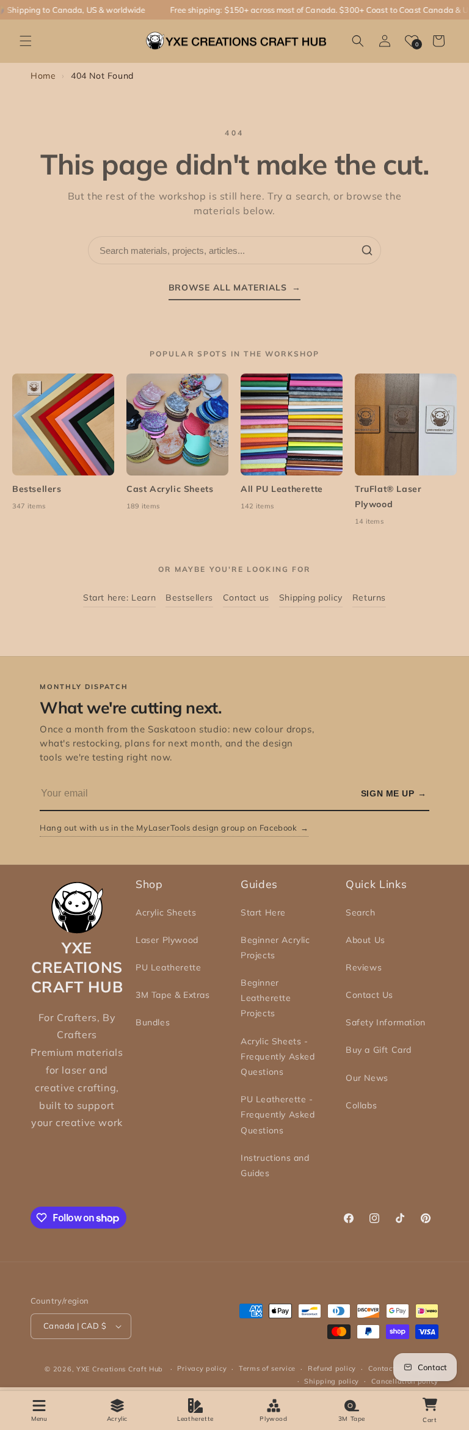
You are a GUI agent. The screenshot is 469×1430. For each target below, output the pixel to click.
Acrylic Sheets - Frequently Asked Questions (278, 1056)
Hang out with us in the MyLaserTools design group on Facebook (174, 827)
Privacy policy (202, 1368)
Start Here (263, 912)
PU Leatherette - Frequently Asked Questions (278, 1114)
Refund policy (332, 1368)
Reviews (364, 967)
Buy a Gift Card (379, 1049)
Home (43, 75)
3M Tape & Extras (173, 994)
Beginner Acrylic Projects (275, 947)
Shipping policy (311, 597)
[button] (25, 40)
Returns (369, 597)
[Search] (367, 250)
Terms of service (267, 1368)
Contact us (246, 597)
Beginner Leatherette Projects (266, 998)
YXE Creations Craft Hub (119, 1369)
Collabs (361, 1105)
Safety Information (386, 1022)
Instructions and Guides (275, 1165)
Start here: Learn (119, 597)
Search (361, 912)
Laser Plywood (167, 939)
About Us (365, 939)
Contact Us (369, 994)
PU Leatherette (168, 967)
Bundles (153, 1022)
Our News (367, 1077)
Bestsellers (189, 597)
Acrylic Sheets (166, 912)
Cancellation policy (404, 1381)
